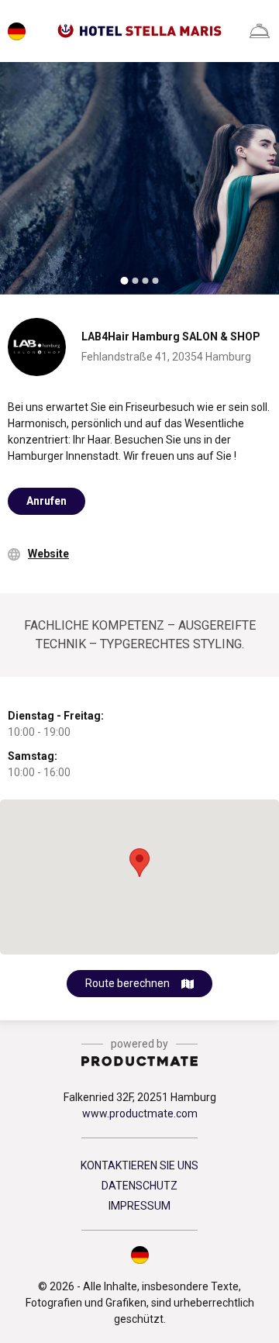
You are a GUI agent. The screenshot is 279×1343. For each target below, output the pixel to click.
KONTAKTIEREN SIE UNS (139, 1165)
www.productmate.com (140, 1113)
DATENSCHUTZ (139, 1185)
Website (48, 553)
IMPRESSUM (139, 1206)
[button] (139, 1255)
